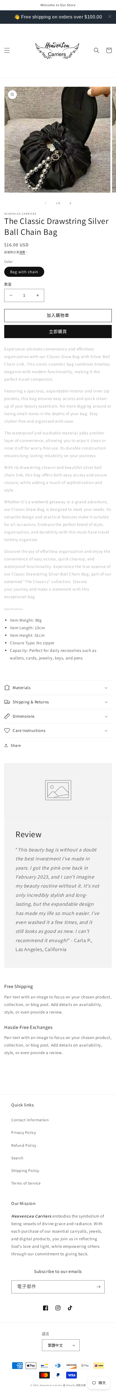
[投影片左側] (45, 203)
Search (17, 1157)
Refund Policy (23, 1145)
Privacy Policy (23, 1132)
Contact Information (30, 1119)
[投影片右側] (70, 203)
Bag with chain (24, 271)
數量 (8, 284)
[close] (110, 16)
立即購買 (58, 331)
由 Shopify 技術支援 (74, 1385)
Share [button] (16, 745)
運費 (22, 252)
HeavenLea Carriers (51, 1385)
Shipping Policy (25, 1170)
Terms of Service (26, 1183)
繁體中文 (55, 1345)
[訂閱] (98, 1286)
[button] (7, 50)
